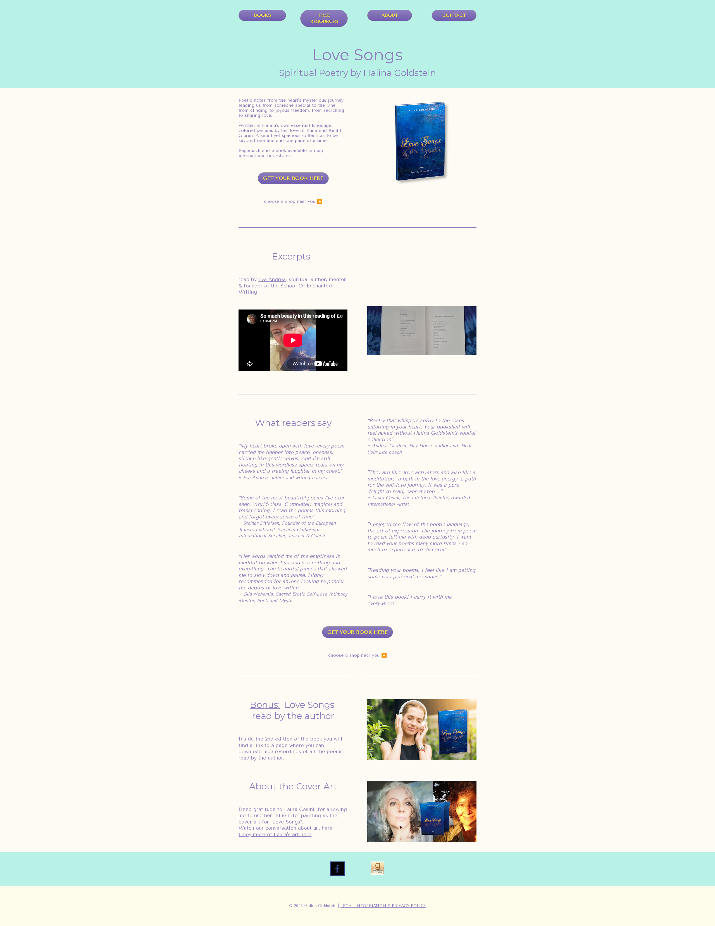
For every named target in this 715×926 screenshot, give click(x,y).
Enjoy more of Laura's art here (275, 834)
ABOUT (390, 15)
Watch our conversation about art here (286, 828)
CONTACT (454, 15)
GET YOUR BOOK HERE (293, 178)
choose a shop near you (290, 201)
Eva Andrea (272, 279)
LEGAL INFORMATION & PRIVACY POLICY (383, 905)
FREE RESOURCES (324, 18)
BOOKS (262, 15)
